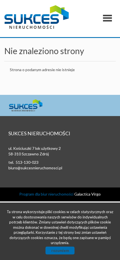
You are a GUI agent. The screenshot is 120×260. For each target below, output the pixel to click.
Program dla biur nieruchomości (46, 194)
